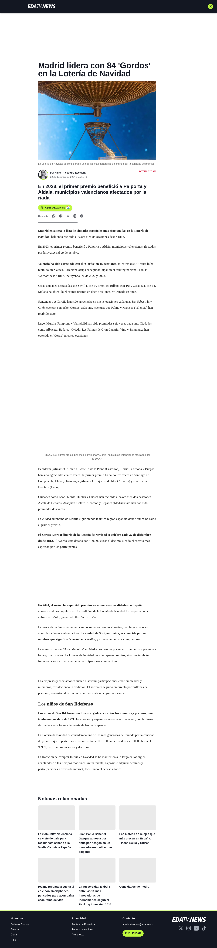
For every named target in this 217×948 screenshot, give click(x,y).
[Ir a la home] (41, 6)
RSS (13, 939)
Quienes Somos (20, 924)
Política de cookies (82, 929)
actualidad (147, 171)
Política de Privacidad (84, 924)
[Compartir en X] (67, 216)
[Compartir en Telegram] (60, 216)
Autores (15, 929)
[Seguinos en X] (210, 6)
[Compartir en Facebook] (81, 216)
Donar (14, 934)
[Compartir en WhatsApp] (53, 216)
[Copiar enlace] (74, 216)
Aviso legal (78, 934)
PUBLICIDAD (133, 933)
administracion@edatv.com (137, 924)
